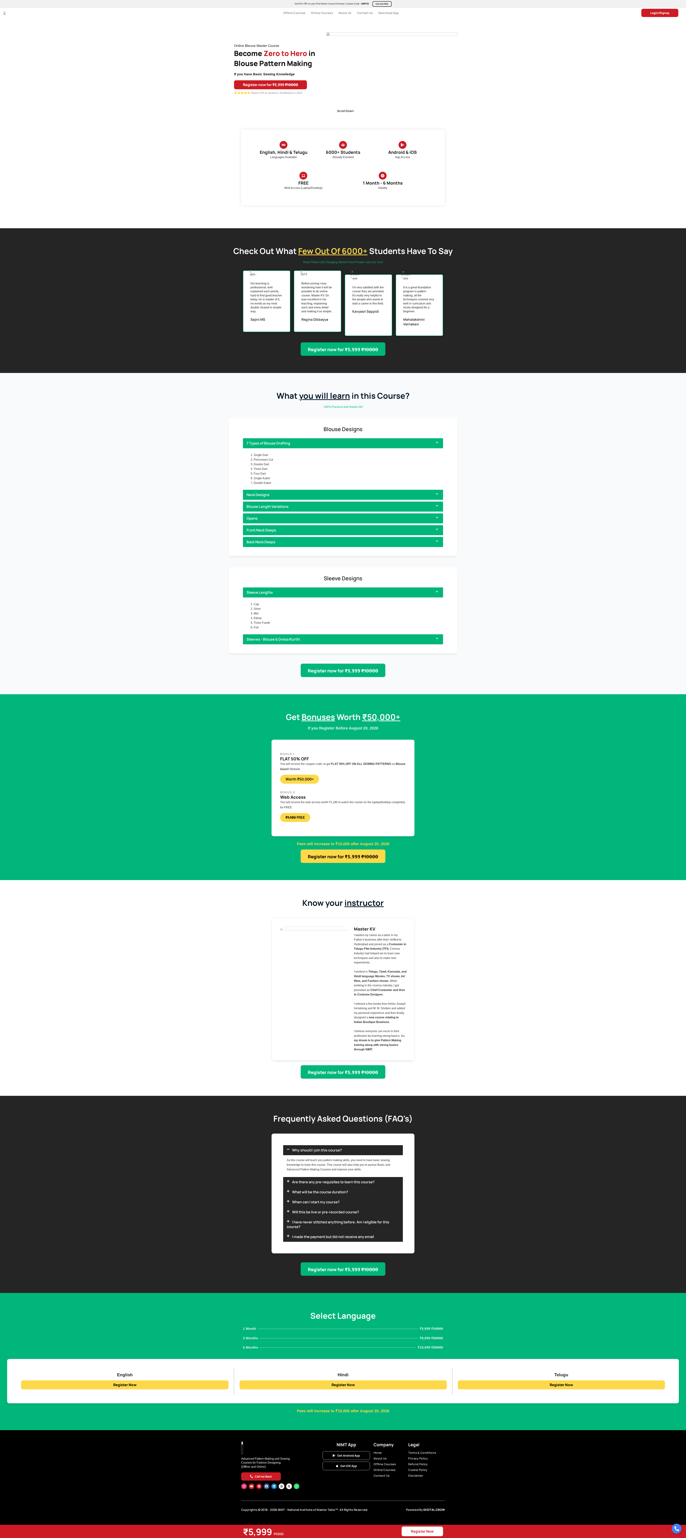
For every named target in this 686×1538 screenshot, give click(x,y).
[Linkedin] (274, 1486)
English (125, 1374)
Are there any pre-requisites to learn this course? (333, 1182)
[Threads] (281, 1486)
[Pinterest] (259, 1486)
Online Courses (322, 13)
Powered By (415, 1510)
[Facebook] (266, 1486)
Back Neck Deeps (261, 541)
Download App (388, 13)
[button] (343, 443)
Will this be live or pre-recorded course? (325, 1212)
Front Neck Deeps (261, 530)
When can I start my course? (316, 1202)
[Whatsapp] (296, 1486)
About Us (345, 13)
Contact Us (365, 13)
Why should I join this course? (317, 1150)
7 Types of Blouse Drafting (268, 443)
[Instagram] (244, 1486)
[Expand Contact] (677, 1529)
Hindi (343, 1374)
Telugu (561, 1374)
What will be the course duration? (320, 1192)
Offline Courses (294, 13)
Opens (252, 518)
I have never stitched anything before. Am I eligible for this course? (338, 1224)
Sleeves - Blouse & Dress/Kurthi (273, 639)
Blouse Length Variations (268, 506)
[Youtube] (251, 1486)
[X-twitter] (289, 1486)
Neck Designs (258, 494)
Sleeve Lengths (260, 592)
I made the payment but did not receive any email (333, 1236)
